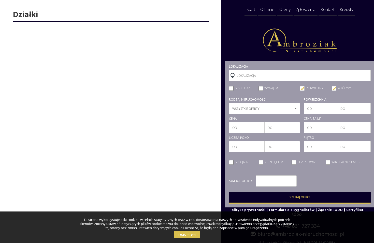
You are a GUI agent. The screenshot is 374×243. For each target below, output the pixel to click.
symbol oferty (241, 181)
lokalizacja (238, 67)
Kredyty (346, 9)
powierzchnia (315, 100)
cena (233, 119)
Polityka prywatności (247, 209)
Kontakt (328, 9)
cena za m (313, 119)
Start (251, 9)
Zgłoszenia (305, 9)
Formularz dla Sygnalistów (291, 209)
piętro (309, 138)
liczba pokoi (239, 138)
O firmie (267, 9)
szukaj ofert (300, 197)
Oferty (285, 9)
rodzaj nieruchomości (247, 100)
